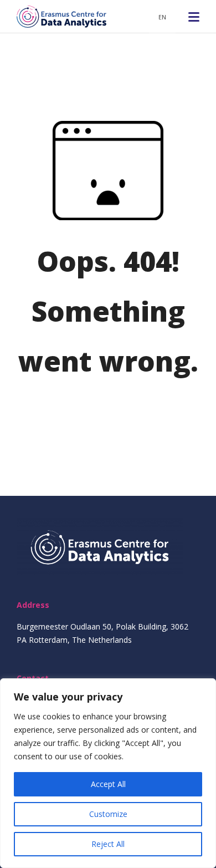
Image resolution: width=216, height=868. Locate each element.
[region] (108, 773)
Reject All (108, 844)
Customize (108, 814)
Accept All (108, 784)
